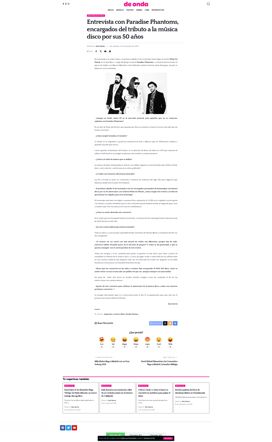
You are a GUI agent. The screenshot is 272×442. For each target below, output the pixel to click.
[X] (65, 4)
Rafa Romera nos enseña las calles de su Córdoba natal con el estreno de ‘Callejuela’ (117, 393)
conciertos (116, 314)
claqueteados (108, 314)
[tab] (115, 435)
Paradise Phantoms (132, 314)
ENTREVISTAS (96, 15)
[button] (168, 438)
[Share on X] (101, 51)
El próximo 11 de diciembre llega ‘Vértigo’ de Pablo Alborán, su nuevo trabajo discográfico (80, 393)
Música (123, 314)
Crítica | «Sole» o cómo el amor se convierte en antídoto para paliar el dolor (154, 393)
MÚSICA (69, 385)
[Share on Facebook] (96, 51)
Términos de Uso (149, 438)
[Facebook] (63, 4)
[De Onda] (136, 4)
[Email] (105, 51)
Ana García (100, 46)
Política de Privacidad (128, 438)
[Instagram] (68, 4)
